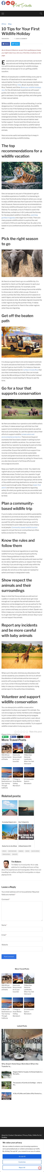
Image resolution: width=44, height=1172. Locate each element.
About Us (3, 1112)
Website (5, 945)
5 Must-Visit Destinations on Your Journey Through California (7, 783)
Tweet (16, 44)
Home (2, 1107)
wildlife (14, 854)
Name (4, 925)
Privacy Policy (4, 1125)
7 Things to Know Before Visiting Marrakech (17, 782)
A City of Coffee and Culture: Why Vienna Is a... (27, 1093)
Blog (9, 24)
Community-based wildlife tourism (24, 527)
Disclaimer (3, 1121)
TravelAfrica (6, 854)
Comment (6, 899)
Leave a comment (21, 38)
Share (7, 44)
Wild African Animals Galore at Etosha (6, 757)
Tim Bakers (5, 38)
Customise (22, 1162)
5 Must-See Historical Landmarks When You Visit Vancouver (29, 759)
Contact (2, 1116)
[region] (22, 1155)
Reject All (22, 1167)
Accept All (22, 1156)
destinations (12, 851)
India (19, 85)
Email (4, 935)
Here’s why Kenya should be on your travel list (17, 758)
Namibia (21, 851)
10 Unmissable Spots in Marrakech (29, 781)
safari (27, 851)
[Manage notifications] (39, 1168)
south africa (35, 851)
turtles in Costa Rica (30, 370)
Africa (4, 24)
